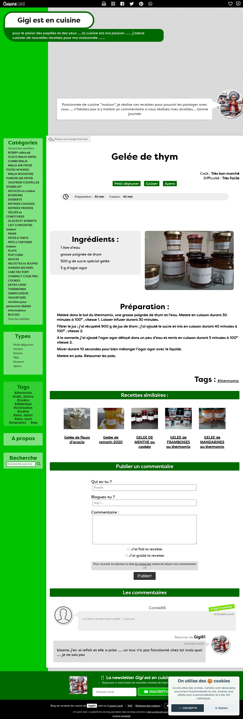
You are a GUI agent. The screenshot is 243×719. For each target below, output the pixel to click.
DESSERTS (15, 199)
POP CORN (15, 255)
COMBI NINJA (18, 161)
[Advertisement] (121, 70)
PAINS (12, 233)
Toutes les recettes (21, 148)
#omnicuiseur (23, 407)
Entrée (18, 353)
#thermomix (23, 392)
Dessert (18, 362)
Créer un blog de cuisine (158, 712)
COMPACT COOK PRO (23, 276)
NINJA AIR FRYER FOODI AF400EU (19, 167)
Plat (16, 357)
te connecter (143, 564)
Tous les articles (18, 319)
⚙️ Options (221, 708)
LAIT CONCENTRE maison (19, 227)
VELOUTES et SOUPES (23, 263)
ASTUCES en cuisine (21, 191)
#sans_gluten (23, 415)
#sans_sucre (23, 418)
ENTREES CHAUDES (21, 204)
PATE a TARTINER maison (19, 244)
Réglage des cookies (148, 705)
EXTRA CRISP (17, 285)
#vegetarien (17, 422)
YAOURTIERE (17, 297)
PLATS (12, 251)
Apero (17, 366)
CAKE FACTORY (18, 272)
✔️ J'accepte (187, 708)
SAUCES (13, 259)
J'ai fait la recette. (146, 549)
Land (115, 705)
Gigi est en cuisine (48, 20)
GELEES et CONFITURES (15, 214)
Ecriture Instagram (122, 716)
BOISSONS (15, 195)
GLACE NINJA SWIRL (22, 157)
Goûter (18, 349)
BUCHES (13, 314)
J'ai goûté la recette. (146, 555)
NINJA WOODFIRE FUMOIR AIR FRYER (19, 176)
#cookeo (23, 400)
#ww (34, 422)
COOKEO (14, 280)
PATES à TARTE (18, 238)
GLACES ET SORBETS (22, 221)
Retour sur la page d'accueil (71, 139)
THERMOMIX (17, 289)
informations (17, 310)
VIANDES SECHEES (20, 268)
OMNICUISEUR (18, 293)
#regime (23, 411)
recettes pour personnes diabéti (18, 304)
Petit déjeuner (23, 345)
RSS (130, 705)
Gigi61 (92, 705)
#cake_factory (23, 396)
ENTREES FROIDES (20, 208)
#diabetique (23, 404)
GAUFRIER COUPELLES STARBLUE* (22, 185)
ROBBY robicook (19, 152)
